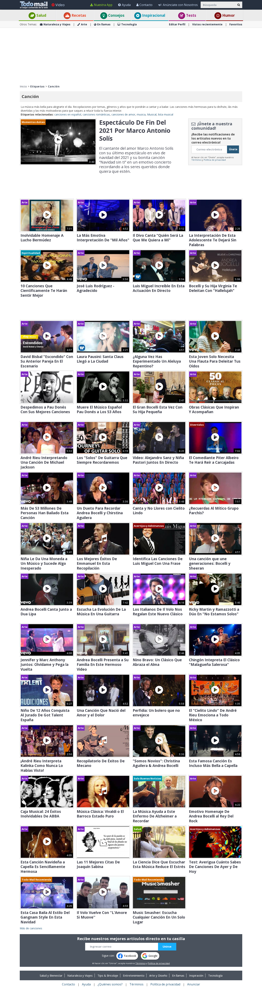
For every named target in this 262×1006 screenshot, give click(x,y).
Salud (40, 15)
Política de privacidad (215, 159)
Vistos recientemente (207, 24)
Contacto (145, 5)
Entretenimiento (133, 975)
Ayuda (126, 5)
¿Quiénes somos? (110, 984)
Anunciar (193, 984)
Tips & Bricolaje (107, 975)
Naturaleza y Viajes (57, 24)
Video (60, 4)
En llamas (103, 24)
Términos (196, 159)
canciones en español (67, 114)
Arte (84, 24)
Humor (228, 15)
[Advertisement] (131, 56)
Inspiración (196, 975)
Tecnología (129, 24)
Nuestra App (103, 5)
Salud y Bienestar (51, 975)
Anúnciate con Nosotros (180, 5)
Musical (152, 114)
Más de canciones (31, 928)
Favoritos (235, 24)
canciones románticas (96, 114)
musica (141, 114)
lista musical (165, 114)
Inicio (23, 86)
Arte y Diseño (158, 975)
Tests (190, 15)
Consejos (115, 15)
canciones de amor (123, 114)
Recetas (78, 15)
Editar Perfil (177, 24)
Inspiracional (153, 15)
